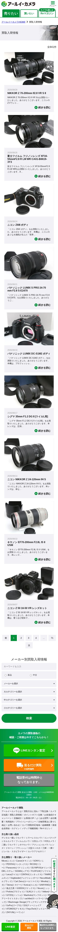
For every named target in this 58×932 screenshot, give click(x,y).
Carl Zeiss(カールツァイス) (26, 881)
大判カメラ (37, 841)
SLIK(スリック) (33, 891)
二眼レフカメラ (9, 845)
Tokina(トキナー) (13, 885)
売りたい (11, 13)
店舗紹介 (18, 818)
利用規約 (10, 822)
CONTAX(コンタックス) (31, 874)
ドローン (10, 848)
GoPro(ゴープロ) (13, 905)
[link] (5, 638)
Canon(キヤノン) (23, 861)
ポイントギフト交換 (33, 815)
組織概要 (46, 825)
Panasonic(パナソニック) (17, 868)
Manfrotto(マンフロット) (35, 895)
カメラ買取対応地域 (31, 825)
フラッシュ (21, 848)
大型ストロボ (34, 848)
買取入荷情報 (16, 815)
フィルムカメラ (23, 841)
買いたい (29, 13)
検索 (29, 718)
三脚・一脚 (47, 848)
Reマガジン (45, 828)
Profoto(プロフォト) (15, 891)
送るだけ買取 (29, 926)
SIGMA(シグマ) (22, 871)
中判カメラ (49, 841)
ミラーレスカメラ (34, 838)
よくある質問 (42, 818)
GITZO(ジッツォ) (14, 895)
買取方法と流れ (31, 811)
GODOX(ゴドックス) (26, 888)
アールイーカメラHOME (13, 22)
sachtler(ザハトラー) (33, 898)
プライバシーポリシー (26, 822)
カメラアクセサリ (36, 851)
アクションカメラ (40, 845)
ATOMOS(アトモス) (15, 909)
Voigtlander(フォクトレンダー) (24, 878)
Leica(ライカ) (12, 874)
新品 (10, 675)
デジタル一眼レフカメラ (13, 838)
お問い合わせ (14, 825)
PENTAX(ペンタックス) (17, 864)
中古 (35, 675)
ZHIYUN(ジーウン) (14, 912)
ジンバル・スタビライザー (14, 851)
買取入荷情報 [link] (35, 22)
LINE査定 (10, 926)
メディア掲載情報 (30, 828)
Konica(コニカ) (30, 885)
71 (52, 638)
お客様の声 (29, 818)
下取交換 (44, 811)
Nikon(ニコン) (8, 861)
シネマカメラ (24, 845)
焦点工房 (10, 888)
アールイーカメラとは (12, 811)
